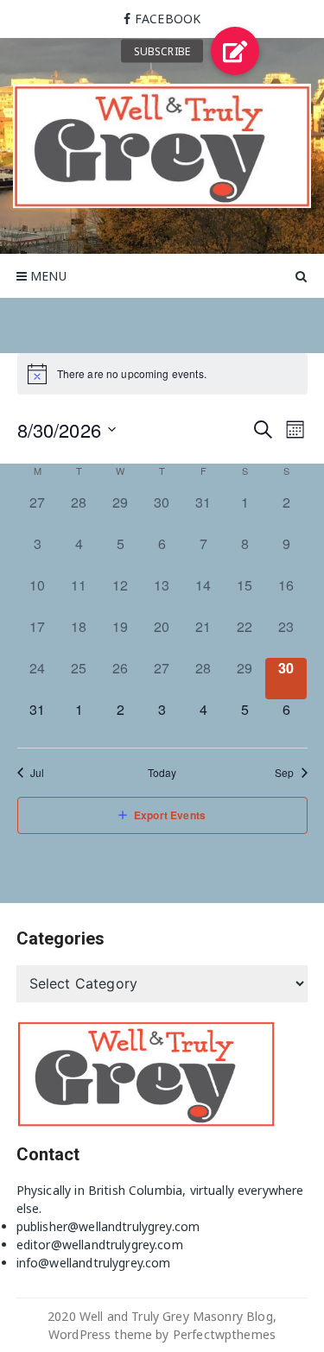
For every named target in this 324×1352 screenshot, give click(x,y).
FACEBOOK (167, 18)
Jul (37, 773)
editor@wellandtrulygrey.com (99, 1244)
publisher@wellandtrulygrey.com (108, 1226)
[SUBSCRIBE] (235, 51)
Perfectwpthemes (224, 1334)
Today (162, 773)
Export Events (170, 815)
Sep (284, 773)
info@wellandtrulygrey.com (93, 1262)
